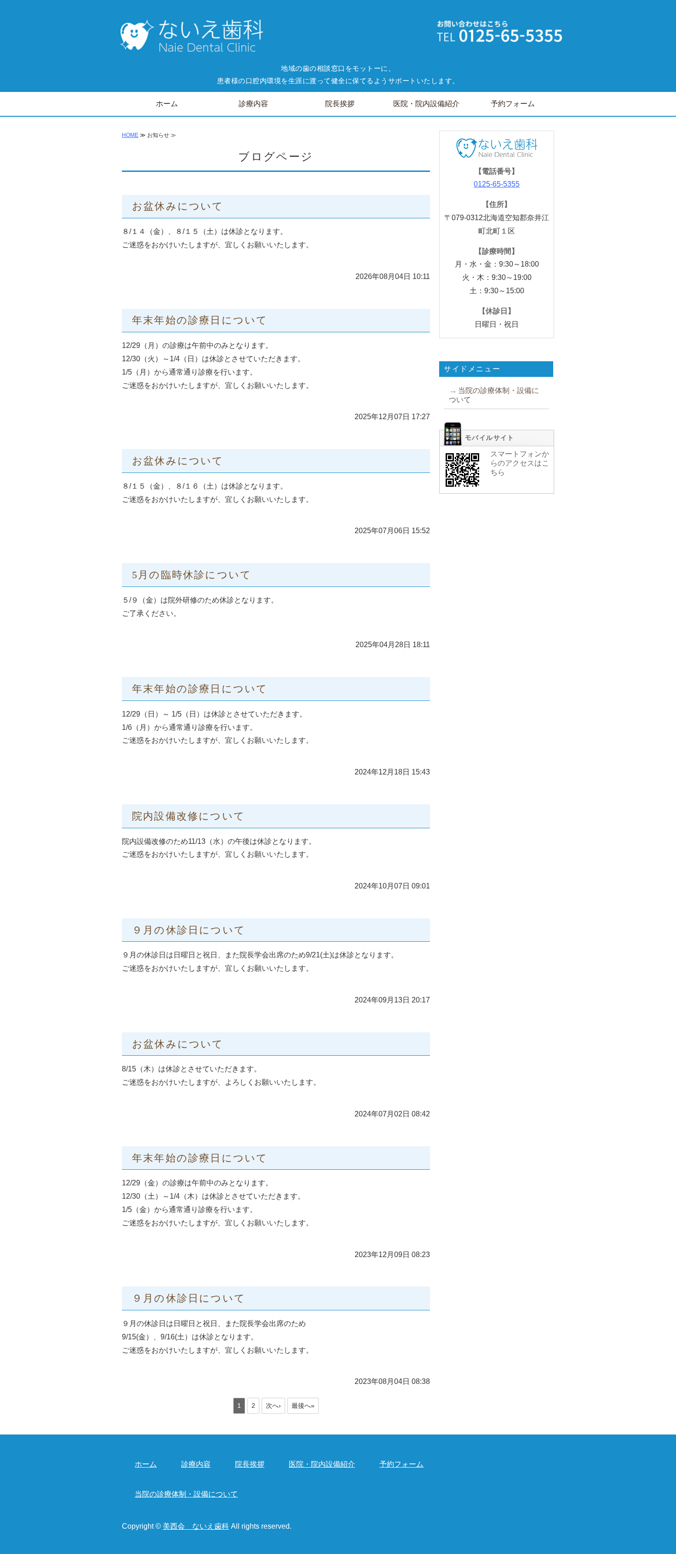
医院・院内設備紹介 (426, 104)
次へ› (273, 1405)
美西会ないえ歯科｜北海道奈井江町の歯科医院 (188, 36)
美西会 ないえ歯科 (196, 1526)
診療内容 (253, 104)
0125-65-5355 (497, 184)
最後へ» (303, 1405)
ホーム (167, 104)
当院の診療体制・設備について (494, 395)
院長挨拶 (340, 104)
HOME (130, 135)
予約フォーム (513, 104)
